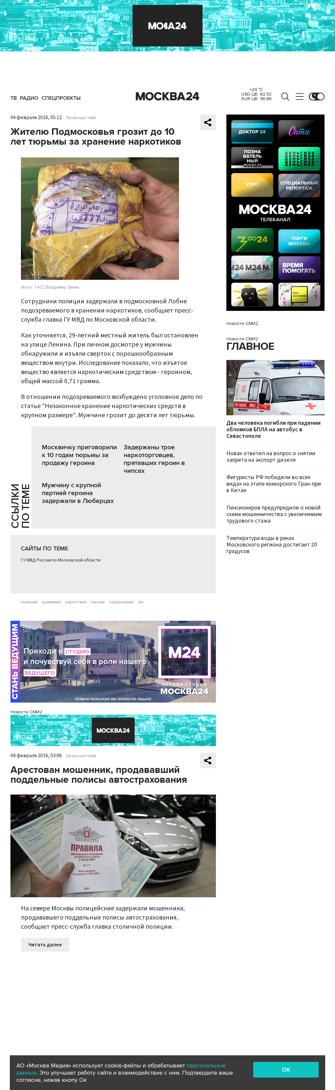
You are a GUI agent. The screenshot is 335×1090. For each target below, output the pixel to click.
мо (141, 602)
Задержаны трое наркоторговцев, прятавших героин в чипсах (154, 459)
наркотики (75, 602)
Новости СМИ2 (26, 712)
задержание (121, 602)
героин (98, 602)
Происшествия (81, 118)
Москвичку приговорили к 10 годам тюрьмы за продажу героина (79, 455)
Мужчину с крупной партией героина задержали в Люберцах (78, 493)
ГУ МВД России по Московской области (60, 560)
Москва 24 (167, 96)
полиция (29, 602)
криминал (51, 602)
